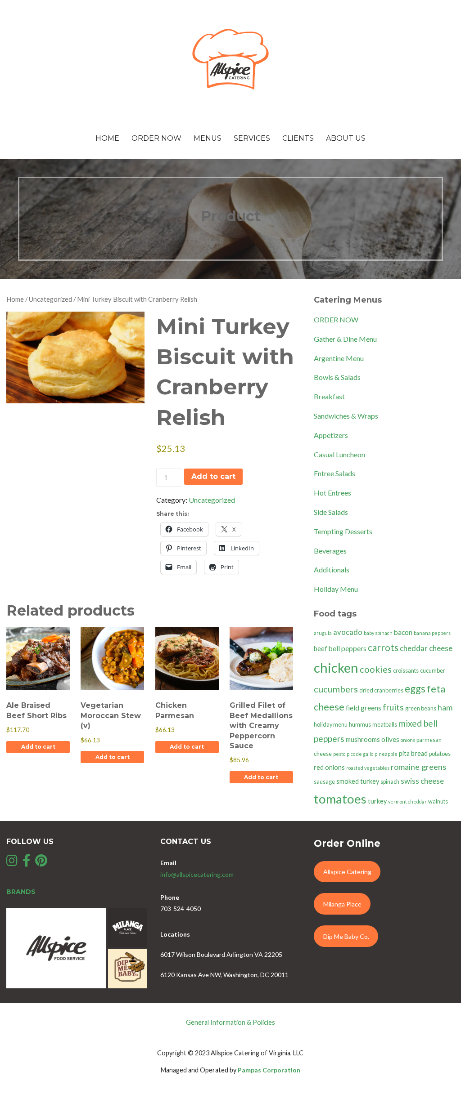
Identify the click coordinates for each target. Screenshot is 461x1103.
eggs (415, 689)
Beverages (330, 550)
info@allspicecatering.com (197, 874)
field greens (363, 708)
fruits (393, 707)
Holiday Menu (336, 589)
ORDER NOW (336, 319)
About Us (346, 138)
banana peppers (432, 633)
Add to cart (213, 476)
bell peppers (347, 648)
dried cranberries (381, 690)
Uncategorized (50, 299)
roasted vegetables (367, 768)
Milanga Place (342, 904)
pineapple (386, 754)
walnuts (438, 801)
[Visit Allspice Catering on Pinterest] (41, 862)
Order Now (156, 138)
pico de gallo (360, 754)
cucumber (432, 670)
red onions (329, 767)
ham (445, 707)
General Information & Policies (230, 1022)
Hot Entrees (332, 492)
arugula (323, 633)
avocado (347, 632)
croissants (406, 670)
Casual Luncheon (339, 454)
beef (320, 648)
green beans (420, 708)
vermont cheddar (407, 801)
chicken (336, 667)
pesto (339, 754)
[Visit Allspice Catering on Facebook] (27, 862)
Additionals (331, 569)
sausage (324, 781)
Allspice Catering (347, 871)
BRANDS (21, 892)
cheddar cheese (426, 648)
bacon (403, 632)
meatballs (384, 724)
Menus (207, 138)
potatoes (440, 753)
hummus (360, 724)
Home (107, 138)
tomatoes (340, 798)
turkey (377, 801)
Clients (298, 138)
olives (390, 739)
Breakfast (329, 396)
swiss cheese (422, 781)
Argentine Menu (339, 358)
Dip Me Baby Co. (346, 936)
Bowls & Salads (337, 377)
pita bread (413, 753)
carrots (383, 647)
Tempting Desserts (343, 531)
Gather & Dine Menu (345, 339)
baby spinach (378, 633)
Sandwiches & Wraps (346, 415)
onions (408, 740)
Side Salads (331, 512)
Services (252, 138)
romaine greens (418, 767)
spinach (389, 781)
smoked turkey (357, 781)
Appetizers (331, 435)
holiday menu (331, 724)
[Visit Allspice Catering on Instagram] (12, 862)
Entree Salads (334, 473)
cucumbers (336, 688)
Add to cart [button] (38, 746)
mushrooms (363, 739)
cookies (376, 669)
